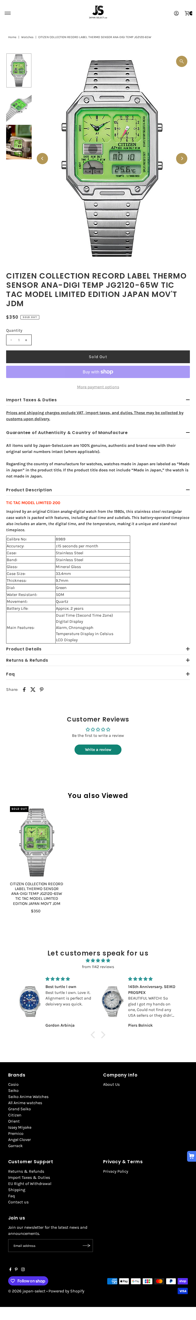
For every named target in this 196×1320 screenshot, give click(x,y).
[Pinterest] (16, 1270)
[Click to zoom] (181, 61)
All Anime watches (25, 1102)
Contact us (18, 1202)
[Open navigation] (8, 13)
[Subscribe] (86, 1245)
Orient (14, 1121)
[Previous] (42, 158)
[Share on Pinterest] (41, 689)
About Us (111, 1084)
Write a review (98, 749)
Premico (15, 1133)
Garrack (15, 1145)
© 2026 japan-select (26, 1291)
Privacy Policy (115, 1171)
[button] (94, 1034)
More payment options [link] (98, 386)
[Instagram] (23, 1270)
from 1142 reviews (98, 966)
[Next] (181, 158)
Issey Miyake (19, 1127)
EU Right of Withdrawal (29, 1183)
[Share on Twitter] (33, 689)
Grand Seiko (19, 1108)
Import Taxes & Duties (29, 1177)
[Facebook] (10, 1270)
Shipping (16, 1189)
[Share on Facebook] (24, 689)
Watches (27, 37)
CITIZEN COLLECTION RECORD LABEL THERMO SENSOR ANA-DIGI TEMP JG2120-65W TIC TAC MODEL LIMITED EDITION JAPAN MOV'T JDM (36, 893)
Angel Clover (19, 1139)
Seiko (13, 1090)
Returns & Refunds (26, 1171)
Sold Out (98, 356)
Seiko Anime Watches (28, 1096)
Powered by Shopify (66, 1291)
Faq (11, 1195)
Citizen (14, 1115)
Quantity (14, 330)
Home (12, 37)
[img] (98, 960)
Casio (13, 1084)
